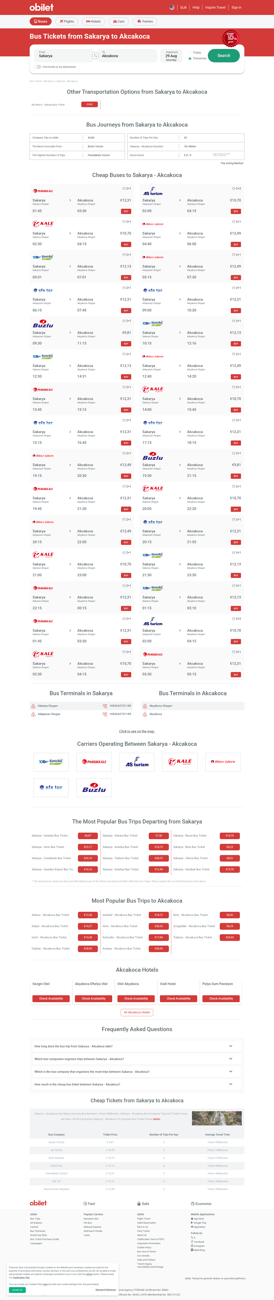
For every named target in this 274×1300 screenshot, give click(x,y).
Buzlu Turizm (95, 146)
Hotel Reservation (146, 1222)
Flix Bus (88, 1222)
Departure (172, 52)
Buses (42, 21)
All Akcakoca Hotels (137, 1012)
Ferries (147, 21)
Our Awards (143, 1255)
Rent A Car (142, 1226)
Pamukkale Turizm (99, 155)
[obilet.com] (50, 10)
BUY (126, 211)
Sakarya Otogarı (47, 706)
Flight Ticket (143, 1218)
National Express (92, 1226)
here (45, 1284)
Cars (121, 21)
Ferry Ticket (143, 1231)
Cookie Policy (144, 1247)
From (42, 52)
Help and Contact (146, 1259)
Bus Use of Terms (146, 1251)
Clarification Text (21, 1277)
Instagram (199, 1246)
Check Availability (51, 998)
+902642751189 (120, 706)
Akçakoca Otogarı (160, 706)
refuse (89, 1274)
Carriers (34, 1226)
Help (196, 7)
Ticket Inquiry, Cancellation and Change (150, 1265)
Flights (68, 21)
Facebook (198, 1241)
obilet (156, 1119)
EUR (183, 8)
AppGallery (199, 1226)
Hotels (95, 21)
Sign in (236, 7)
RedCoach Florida (93, 1231)
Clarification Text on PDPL (150, 1239)
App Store (198, 1218)
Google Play (199, 1222)
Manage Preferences (106, 1289)
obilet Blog (199, 1250)
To (103, 52)
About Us (142, 1235)
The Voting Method (232, 163)
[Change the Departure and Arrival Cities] (95, 55)
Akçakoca (155, 714)
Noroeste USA (91, 1218)
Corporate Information (148, 1243)
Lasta (87, 1235)
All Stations (36, 1222)
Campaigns (36, 1243)
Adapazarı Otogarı (48, 714)
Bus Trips (35, 1218)
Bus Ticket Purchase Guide (44, 1239)
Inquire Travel (215, 7)
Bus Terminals (37, 1231)
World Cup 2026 (38, 1235)
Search (224, 55)
